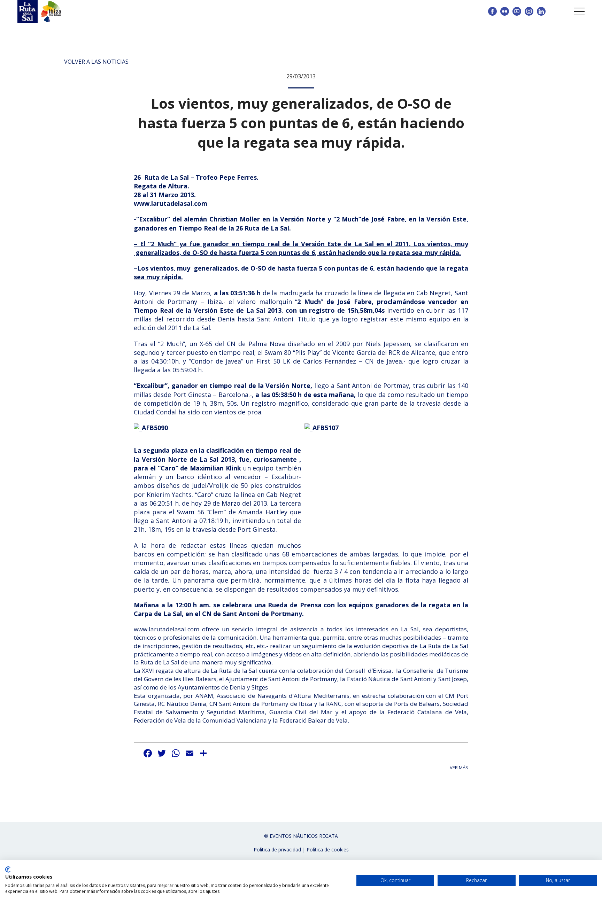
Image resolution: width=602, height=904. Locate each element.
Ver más (459, 767)
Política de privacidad (277, 849)
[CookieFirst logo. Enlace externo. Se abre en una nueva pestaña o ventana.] (7, 869)
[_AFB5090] (151, 431)
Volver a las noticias (96, 61)
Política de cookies (328, 849)
